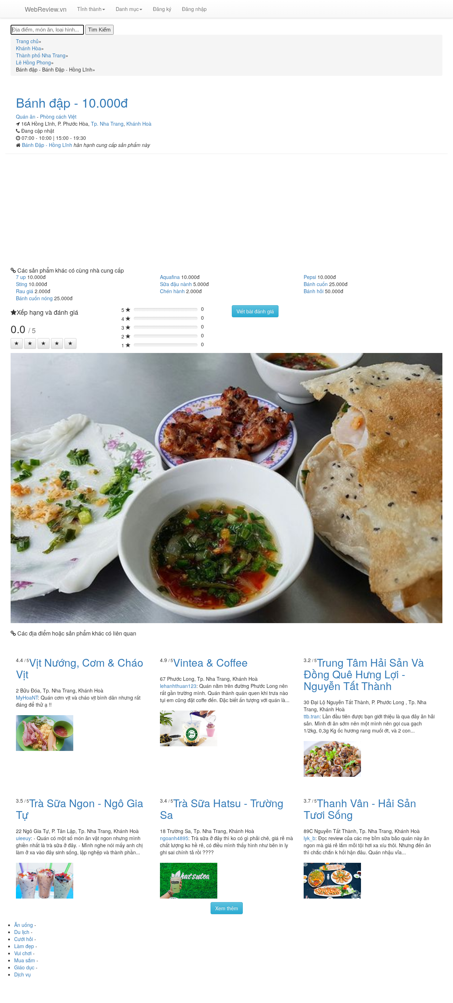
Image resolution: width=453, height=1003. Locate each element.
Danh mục (127, 8)
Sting (21, 283)
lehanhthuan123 (178, 685)
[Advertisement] (226, 210)
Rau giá (24, 291)
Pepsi (310, 276)
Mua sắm (24, 960)
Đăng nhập (194, 8)
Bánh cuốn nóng (34, 298)
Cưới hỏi (23, 938)
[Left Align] (17, 343)
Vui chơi (22, 953)
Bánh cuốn (316, 283)
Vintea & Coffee (210, 662)
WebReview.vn (46, 8)
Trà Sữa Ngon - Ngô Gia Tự (79, 808)
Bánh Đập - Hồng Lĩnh (48, 144)
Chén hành (172, 291)
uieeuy (23, 838)
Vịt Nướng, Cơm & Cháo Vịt (79, 668)
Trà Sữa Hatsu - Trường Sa (221, 808)
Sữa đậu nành (176, 283)
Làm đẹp (24, 946)
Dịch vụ (22, 974)
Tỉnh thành (89, 8)
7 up (21, 276)
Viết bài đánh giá (255, 311)
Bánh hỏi (313, 291)
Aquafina (170, 276)
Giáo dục (24, 967)
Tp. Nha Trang (107, 123)
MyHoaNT (27, 697)
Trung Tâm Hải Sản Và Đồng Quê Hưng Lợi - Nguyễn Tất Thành (364, 674)
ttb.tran (312, 716)
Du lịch (21, 931)
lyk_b (309, 838)
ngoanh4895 (174, 838)
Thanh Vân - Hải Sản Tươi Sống (360, 808)
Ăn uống (23, 924)
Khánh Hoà (138, 123)
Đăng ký (162, 8)
